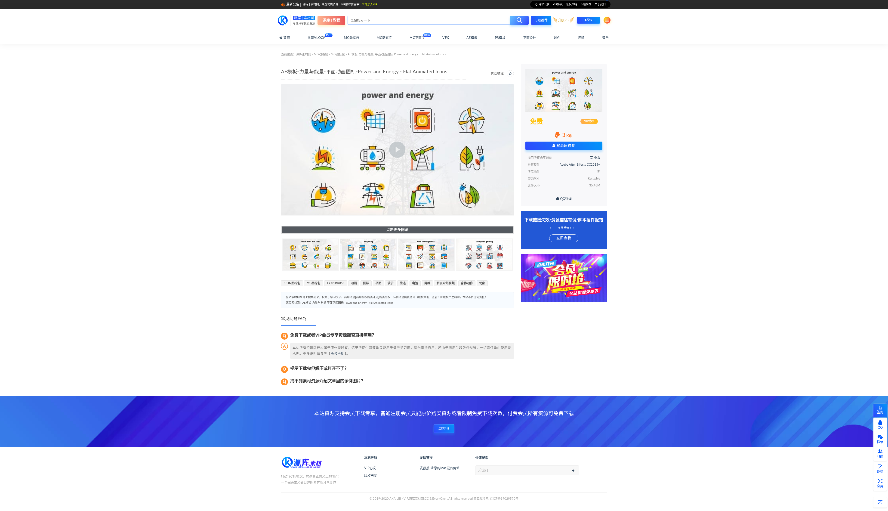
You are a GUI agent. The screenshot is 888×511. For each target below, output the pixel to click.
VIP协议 (558, 4)
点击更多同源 (397, 230)
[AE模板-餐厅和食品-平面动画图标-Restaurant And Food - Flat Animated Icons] (310, 254)
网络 (427, 283)
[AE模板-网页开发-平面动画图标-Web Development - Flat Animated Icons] (426, 254)
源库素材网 (303, 54)
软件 (557, 38)
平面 (378, 283)
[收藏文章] (510, 73)
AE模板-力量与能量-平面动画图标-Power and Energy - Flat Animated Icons (347, 302)
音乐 (605, 38)
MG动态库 (384, 38)
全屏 (880, 486)
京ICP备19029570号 (504, 498)
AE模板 (471, 38)
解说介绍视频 (446, 283)
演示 (391, 283)
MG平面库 (417, 37)
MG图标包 (338, 54)
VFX (445, 38)
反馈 (880, 472)
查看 (596, 157)
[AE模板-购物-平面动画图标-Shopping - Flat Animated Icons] (368, 254)
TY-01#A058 (336, 283)
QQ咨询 (565, 199)
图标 (366, 283)
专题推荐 (585, 4)
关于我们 (600, 4)
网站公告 (544, 4)
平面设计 (529, 38)
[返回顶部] (880, 502)
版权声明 (571, 4)
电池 (415, 283)
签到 (880, 412)
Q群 (880, 456)
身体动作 (467, 283)
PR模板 (500, 38)
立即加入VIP (369, 4)
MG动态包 (351, 38)
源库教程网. (481, 498)
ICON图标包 (292, 283)
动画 (354, 283)
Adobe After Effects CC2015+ (580, 164)
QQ (880, 427)
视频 (581, 38)
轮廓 (482, 283)
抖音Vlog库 (317, 37)
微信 (880, 442)
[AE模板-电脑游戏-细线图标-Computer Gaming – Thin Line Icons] (484, 254)
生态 (403, 283)
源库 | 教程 (331, 20)
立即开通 (444, 428)
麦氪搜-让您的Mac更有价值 (439, 468)
